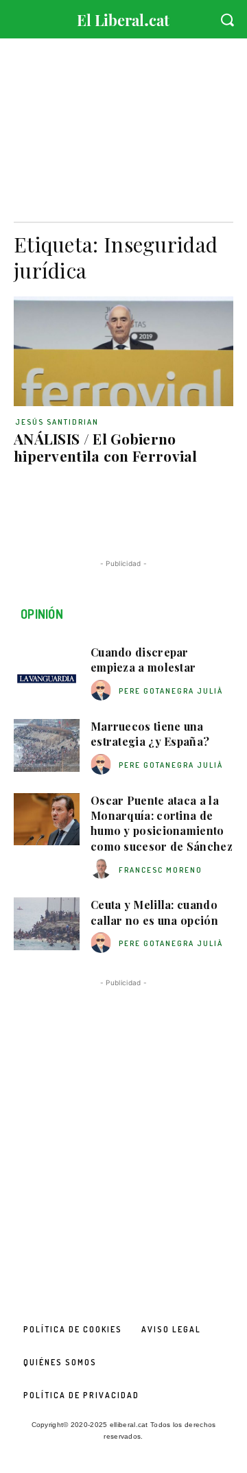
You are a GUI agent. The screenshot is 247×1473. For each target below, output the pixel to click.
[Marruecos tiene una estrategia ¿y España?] (47, 745)
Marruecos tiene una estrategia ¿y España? (150, 734)
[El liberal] (123, 16)
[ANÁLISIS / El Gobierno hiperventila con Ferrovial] (123, 351)
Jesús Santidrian (57, 422)
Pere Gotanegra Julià (171, 691)
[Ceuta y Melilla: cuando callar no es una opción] (47, 923)
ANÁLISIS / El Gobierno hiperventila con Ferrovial (106, 447)
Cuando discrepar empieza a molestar (143, 659)
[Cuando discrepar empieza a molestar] (47, 671)
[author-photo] (103, 690)
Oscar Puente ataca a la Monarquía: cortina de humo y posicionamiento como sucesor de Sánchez (162, 823)
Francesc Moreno (160, 870)
